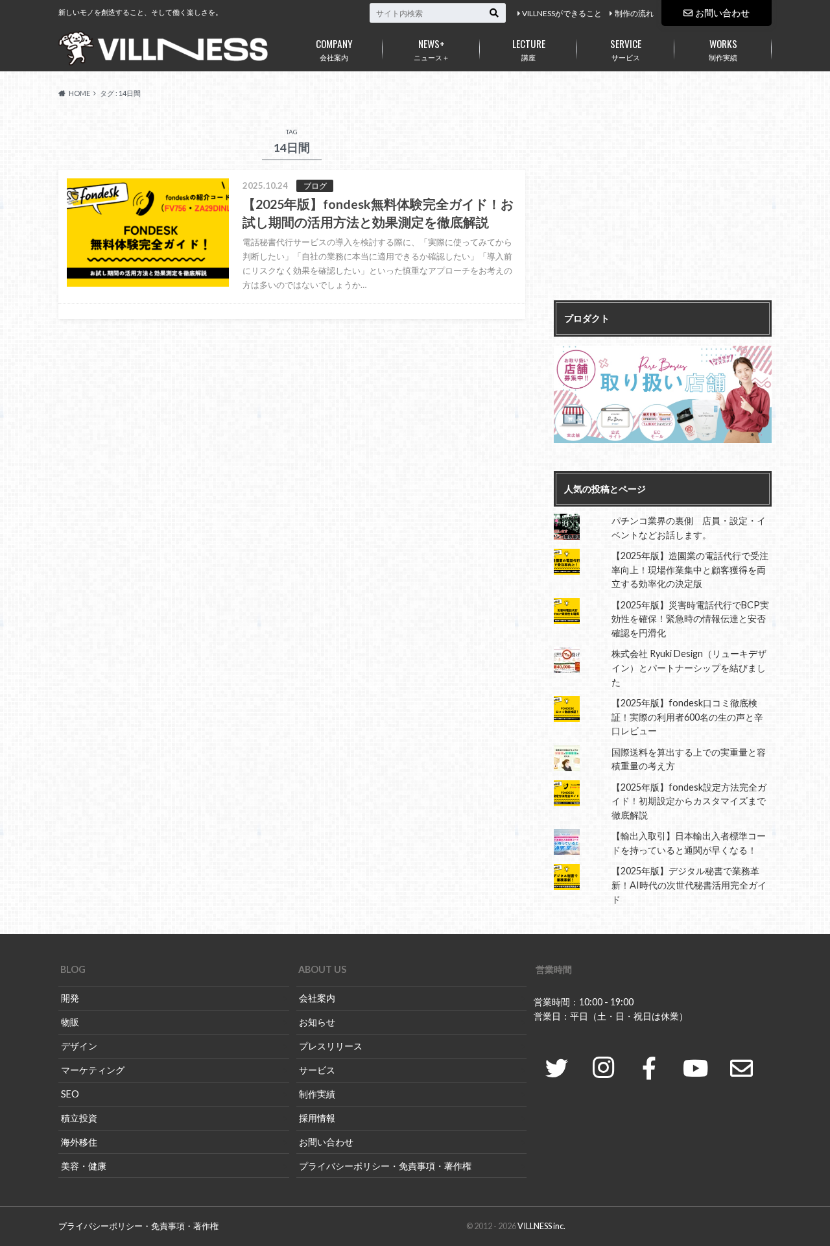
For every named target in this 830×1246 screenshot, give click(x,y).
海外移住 (79, 1141)
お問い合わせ (722, 12)
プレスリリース (330, 1045)
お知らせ (317, 1021)
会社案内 (334, 48)
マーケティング (92, 1069)
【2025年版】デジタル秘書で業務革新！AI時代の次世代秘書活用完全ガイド (688, 884)
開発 (70, 997)
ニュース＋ (431, 48)
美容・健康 (83, 1165)
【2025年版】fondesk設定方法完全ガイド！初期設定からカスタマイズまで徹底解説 (688, 801)
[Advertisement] (663, 206)
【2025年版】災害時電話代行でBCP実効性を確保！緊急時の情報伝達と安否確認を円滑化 (690, 618)
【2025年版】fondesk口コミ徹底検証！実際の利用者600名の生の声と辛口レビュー (687, 716)
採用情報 (317, 1117)
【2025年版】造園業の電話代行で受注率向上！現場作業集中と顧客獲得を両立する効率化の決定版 (689, 569)
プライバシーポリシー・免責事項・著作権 (385, 1165)
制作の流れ (634, 13)
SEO (70, 1093)
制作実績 (723, 48)
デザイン (79, 1045)
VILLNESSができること (562, 13)
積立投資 (79, 1117)
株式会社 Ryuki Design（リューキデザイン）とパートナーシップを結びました (688, 667)
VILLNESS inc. (541, 1226)
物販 (70, 1021)
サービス (625, 48)
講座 (528, 48)
